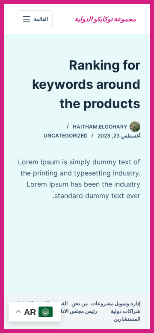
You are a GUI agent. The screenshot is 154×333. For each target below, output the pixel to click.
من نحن (79, 303)
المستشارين (127, 318)
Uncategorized (66, 135)
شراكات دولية (125, 311)
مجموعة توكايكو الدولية (105, 19)
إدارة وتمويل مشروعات (115, 303)
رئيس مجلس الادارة (76, 311)
